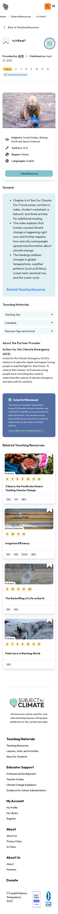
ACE (21, 56)
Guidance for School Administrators (26, 790)
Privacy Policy (14, 841)
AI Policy (11, 846)
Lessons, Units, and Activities (22, 751)
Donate (12, 880)
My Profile (12, 807)
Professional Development (21, 773)
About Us (11, 835)
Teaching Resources (17, 745)
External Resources (21, 16)
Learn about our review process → (26, 430)
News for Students (16, 756)
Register (11, 818)
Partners (11, 869)
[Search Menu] (47, 6)
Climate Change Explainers (21, 784)
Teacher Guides (15, 779)
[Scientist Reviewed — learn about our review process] (49, 43)
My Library (12, 813)
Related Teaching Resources (26, 289)
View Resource (29, 173)
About (10, 864)
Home (3, 16)
